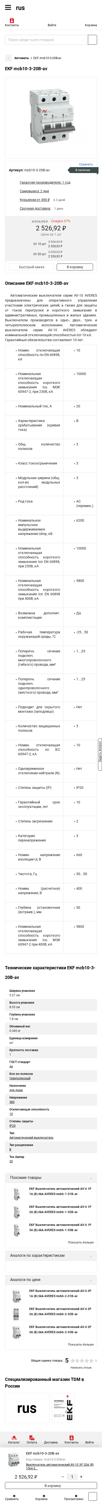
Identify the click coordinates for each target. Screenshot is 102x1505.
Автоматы (21, 58)
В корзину (75, 267)
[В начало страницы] (92, 1496)
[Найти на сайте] (92, 40)
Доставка (51, 1442)
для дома (16, 1090)
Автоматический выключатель (31, 1137)
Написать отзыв (81, 1367)
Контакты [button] (12, 25)
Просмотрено (73, 1499)
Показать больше (81, 1242)
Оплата (32, 1442)
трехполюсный (19, 1078)
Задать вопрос (100, 752)
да (11, 1066)
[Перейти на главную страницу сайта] (37, 7)
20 (11, 1161)
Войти (52, 25)
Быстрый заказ (31, 267)
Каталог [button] (14, 1442)
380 (12, 1102)
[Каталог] (8, 7)
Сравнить (12, 1499)
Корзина (91, 25)
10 (11, 1114)
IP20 (12, 1126)
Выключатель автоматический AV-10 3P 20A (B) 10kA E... (60, 1466)
